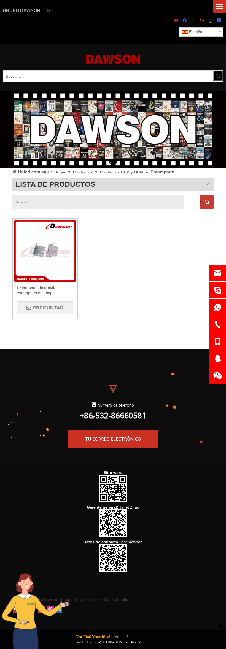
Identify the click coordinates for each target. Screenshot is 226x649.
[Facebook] (185, 20)
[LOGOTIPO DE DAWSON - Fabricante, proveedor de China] (113, 59)
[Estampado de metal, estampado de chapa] (45, 250)
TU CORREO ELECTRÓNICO (113, 439)
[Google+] (202, 20)
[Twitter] (193, 20)
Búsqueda (200, 202)
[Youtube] (176, 20)
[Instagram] (211, 20)
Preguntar (48, 308)
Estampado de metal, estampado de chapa (36, 290)
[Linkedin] (219, 20)
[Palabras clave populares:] (218, 76)
